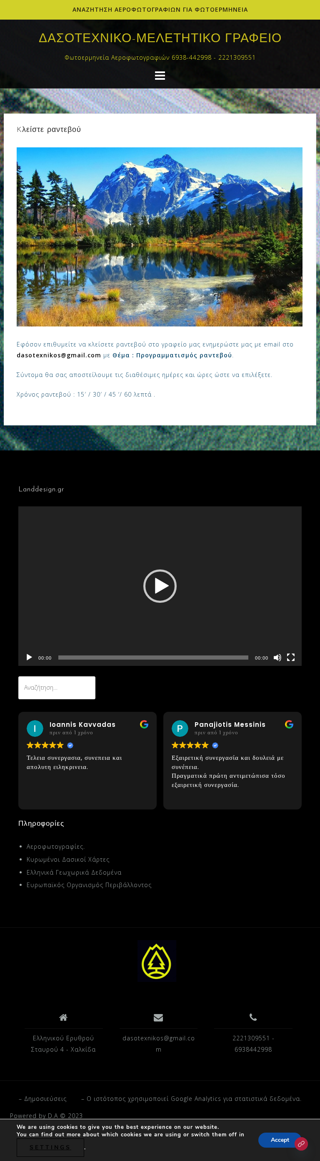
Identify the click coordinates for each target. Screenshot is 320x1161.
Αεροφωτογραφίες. (56, 846)
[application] (160, 586)
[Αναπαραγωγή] (29, 657)
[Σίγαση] (277, 657)
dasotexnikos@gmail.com (59, 355)
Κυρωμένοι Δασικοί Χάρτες (68, 859)
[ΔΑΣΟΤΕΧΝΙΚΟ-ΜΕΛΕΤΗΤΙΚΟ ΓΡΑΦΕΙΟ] (157, 960)
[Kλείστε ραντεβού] (159, 236)
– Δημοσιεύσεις (43, 1099)
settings (50, 1147)
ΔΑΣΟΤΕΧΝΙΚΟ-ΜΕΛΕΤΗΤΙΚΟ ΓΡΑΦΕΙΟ (160, 39)
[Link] (301, 1144)
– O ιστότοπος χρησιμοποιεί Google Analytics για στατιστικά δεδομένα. (191, 1099)
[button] (160, 586)
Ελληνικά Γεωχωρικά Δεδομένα (74, 872)
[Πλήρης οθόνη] (291, 657)
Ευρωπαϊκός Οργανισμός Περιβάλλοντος (89, 885)
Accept (280, 1140)
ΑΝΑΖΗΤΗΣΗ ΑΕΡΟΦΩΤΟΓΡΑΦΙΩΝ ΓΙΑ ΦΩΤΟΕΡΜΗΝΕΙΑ (160, 9)
